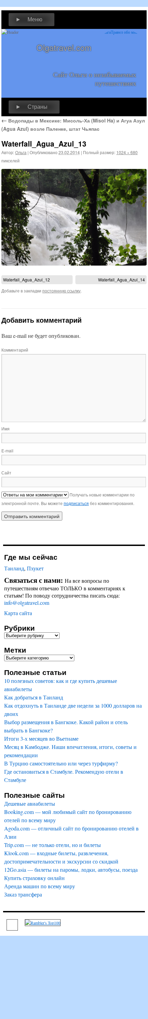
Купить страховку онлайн (34, 877)
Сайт (6, 472)
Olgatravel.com (64, 47)
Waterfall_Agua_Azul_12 (26, 279)
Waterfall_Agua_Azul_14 (121, 279)
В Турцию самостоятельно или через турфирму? (61, 763)
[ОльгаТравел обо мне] (121, 49)
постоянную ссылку (61, 290)
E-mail (7, 450)
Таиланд (14, 568)
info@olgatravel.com (26, 602)
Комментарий (14, 350)
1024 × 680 (127, 152)
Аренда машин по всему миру (39, 886)
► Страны (31, 107)
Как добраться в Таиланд (33, 697)
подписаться (76, 503)
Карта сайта (18, 612)
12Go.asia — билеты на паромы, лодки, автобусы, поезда (71, 869)
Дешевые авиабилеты (29, 803)
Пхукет (35, 568)
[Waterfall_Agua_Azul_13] (74, 217)
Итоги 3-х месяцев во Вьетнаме (41, 738)
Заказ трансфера (23, 894)
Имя (5, 428)
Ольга (21, 152)
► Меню (28, 19)
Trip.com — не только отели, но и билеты (52, 844)
